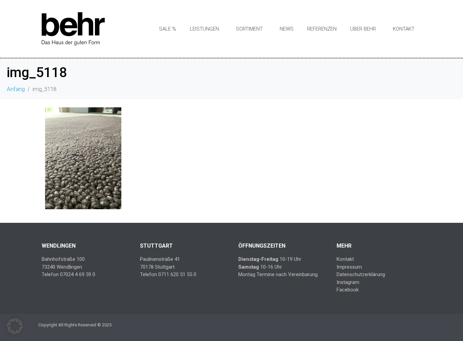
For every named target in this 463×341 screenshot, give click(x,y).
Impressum (349, 267)
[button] (15, 326)
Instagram (348, 282)
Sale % (167, 29)
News (287, 29)
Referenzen (322, 29)
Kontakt (404, 29)
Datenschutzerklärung (361, 274)
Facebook (348, 290)
